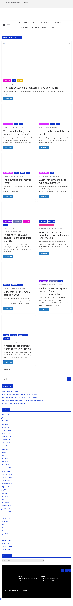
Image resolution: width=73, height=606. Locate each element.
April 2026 (5, 424)
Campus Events (8, 221)
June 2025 (5, 455)
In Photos (13, 335)
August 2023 (5, 524)
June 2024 (5, 493)
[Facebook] (66, 570)
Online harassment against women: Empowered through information (53, 291)
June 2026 (5, 418)
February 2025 (6, 468)
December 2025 (7, 436)
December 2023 (7, 512)
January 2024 (6, 509)
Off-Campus (43, 221)
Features (6, 335)
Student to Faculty (17, 284)
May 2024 (5, 496)
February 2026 (6, 430)
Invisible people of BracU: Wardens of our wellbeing (17, 347)
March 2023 (5, 537)
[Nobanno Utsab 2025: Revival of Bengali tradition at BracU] (18, 211)
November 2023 (7, 515)
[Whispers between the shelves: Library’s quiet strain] (36, 61)
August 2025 (5, 449)
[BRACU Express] (4, 25)
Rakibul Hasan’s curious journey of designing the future (19, 394)
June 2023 (5, 531)
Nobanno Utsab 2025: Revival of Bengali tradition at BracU (17, 237)
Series (21, 124)
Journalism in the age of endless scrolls (14, 403)
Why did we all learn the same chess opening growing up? (20, 397)
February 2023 (6, 540)
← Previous (6, 370)
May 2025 (5, 458)
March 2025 (5, 465)
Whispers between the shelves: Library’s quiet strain (30, 87)
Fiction (16, 172)
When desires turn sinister (10, 391)
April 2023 (5, 534)
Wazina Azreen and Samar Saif (13, 231)
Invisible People (23, 335)
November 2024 (7, 477)
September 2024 (7, 483)
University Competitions (46, 225)
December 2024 (7, 474)
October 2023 (6, 518)
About (44, 27)
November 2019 (7, 546)
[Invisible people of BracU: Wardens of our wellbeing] (18, 325)
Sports (35, 22)
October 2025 (6, 443)
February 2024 (6, 505)
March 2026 (5, 427)
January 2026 (6, 433)
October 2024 (6, 480)
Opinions (58, 22)
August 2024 (5, 487)
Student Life (51, 221)
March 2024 (5, 502)
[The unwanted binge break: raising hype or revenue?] (18, 114)
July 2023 (4, 527)
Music (52, 172)
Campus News (17, 221)
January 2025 (6, 471)
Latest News (7, 80)
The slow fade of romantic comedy (17, 181)
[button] (28, 22)
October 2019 (6, 549)
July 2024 (4, 490)
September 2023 (7, 521)
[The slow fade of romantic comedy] (18, 163)
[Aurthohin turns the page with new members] (54, 163)
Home (18, 22)
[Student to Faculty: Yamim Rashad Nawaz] (18, 274)
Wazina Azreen (18, 84)
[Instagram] (62, 570)
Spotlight (24, 27)
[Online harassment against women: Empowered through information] (54, 272)
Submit (54, 27)
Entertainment (46, 22)
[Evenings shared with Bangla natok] (54, 114)
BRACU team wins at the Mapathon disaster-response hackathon (22, 400)
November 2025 (7, 440)
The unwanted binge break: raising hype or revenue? (17, 132)
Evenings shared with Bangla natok (54, 132)
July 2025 (4, 452)
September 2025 (7, 446)
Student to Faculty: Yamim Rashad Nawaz (17, 293)
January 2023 (6, 543)
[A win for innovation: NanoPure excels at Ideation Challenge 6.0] (54, 211)
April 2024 (5, 499)
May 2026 (5, 421)
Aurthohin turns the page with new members (52, 181)
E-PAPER (34, 27)
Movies (52, 124)
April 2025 (5, 462)
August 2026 (5, 414)
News (25, 22)
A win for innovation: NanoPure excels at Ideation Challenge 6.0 (54, 234)
